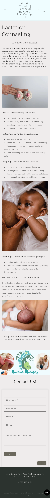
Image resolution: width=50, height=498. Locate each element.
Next (9, 454)
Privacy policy (26, 496)
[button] (5, 10)
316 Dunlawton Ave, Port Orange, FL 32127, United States (25, 475)
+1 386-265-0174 (25, 482)
